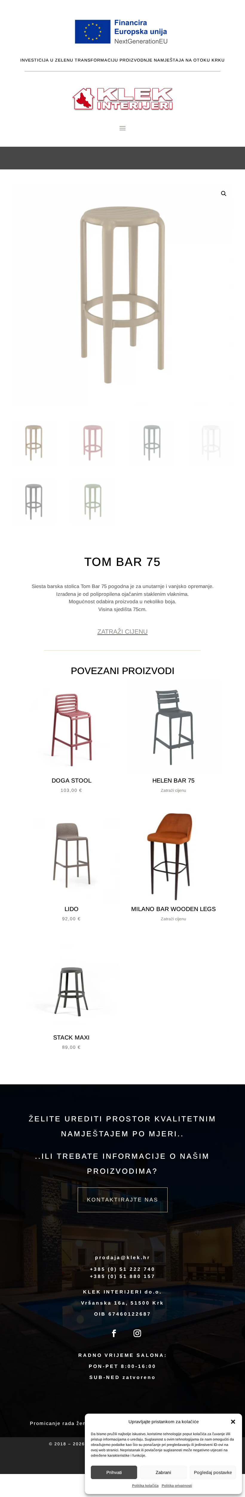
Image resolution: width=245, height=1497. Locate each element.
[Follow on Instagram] (137, 1333)
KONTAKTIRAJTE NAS (122, 1200)
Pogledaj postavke (213, 1472)
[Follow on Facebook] (113, 1333)
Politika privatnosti (177, 1486)
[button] (233, 1422)
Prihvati (114, 1472)
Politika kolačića (145, 1486)
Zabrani (163, 1472)
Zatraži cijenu (122, 631)
